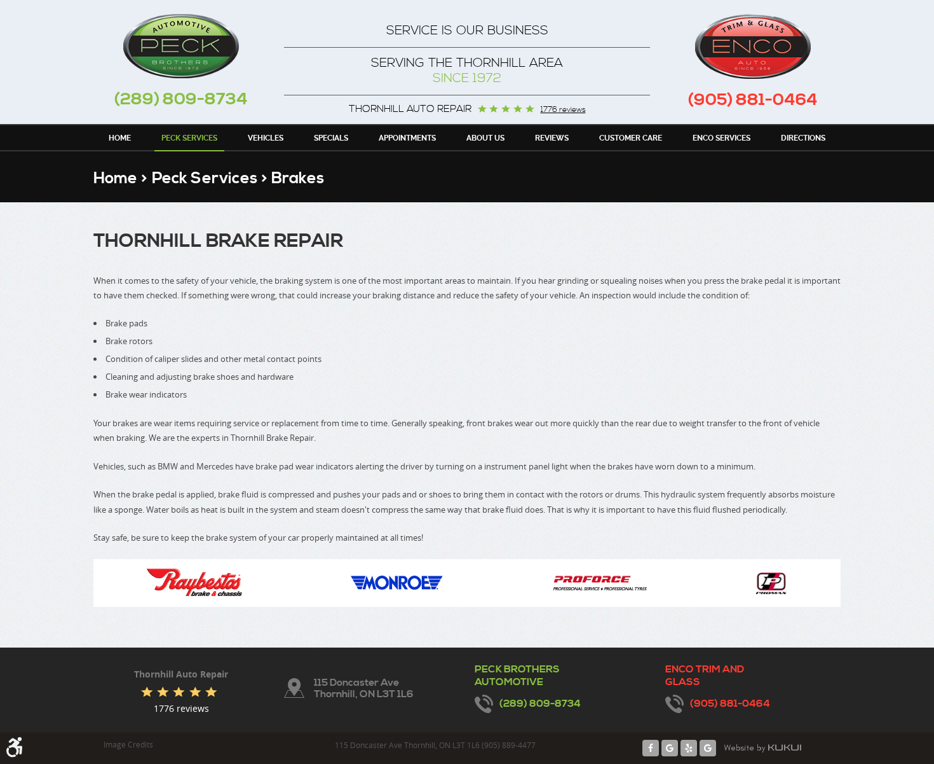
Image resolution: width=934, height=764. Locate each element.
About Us (485, 138)
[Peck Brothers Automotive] (181, 46)
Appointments (407, 138)
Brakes (297, 178)
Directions (803, 138)
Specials (331, 138)
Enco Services (721, 138)
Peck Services (189, 138)
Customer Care (630, 138)
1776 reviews (563, 110)
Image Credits (128, 744)
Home (120, 138)
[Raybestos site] (194, 583)
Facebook (650, 748)
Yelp (688, 748)
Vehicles (265, 138)
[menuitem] (120, 137)
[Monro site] (396, 583)
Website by (762, 748)
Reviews (552, 138)
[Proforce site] (600, 583)
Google (669, 748)
